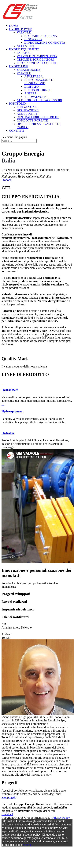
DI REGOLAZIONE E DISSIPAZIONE (38, 81)
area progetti (9, 797)
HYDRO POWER (20, 29)
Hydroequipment (13, 411)
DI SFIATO (31, 86)
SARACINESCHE (28, 69)
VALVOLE (24, 32)
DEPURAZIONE (28, 110)
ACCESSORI (25, 46)
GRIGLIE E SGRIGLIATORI (35, 59)
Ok (25, 844)
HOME (13, 25)
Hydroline (8, 433)
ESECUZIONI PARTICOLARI (36, 63)
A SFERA (30, 93)
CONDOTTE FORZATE (32, 120)
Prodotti (6, 179)
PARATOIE (24, 52)
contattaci (7, 814)
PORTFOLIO (17, 103)
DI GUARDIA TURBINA (40, 35)
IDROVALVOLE (35, 96)
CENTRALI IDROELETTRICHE (38, 117)
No (29, 844)
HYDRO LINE (18, 66)
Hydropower (10, 389)
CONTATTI (16, 130)
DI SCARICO (33, 39)
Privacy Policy (61, 817)
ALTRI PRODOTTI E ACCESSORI (39, 100)
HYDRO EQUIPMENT (24, 49)
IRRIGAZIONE (27, 107)
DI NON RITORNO (37, 90)
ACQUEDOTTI (27, 113)
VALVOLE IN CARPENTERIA (37, 56)
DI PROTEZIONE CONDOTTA (44, 42)
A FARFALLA (33, 76)
